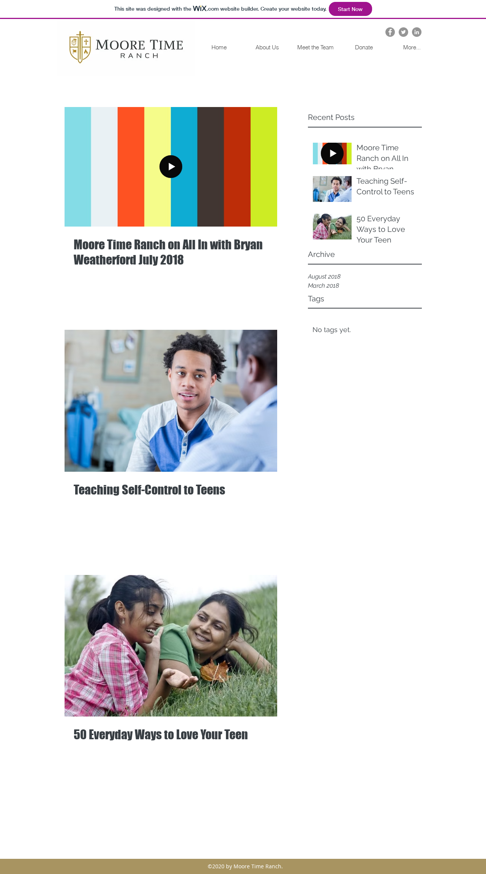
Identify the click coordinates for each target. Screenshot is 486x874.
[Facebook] (390, 32)
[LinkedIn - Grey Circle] (416, 32)
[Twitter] (403, 32)
